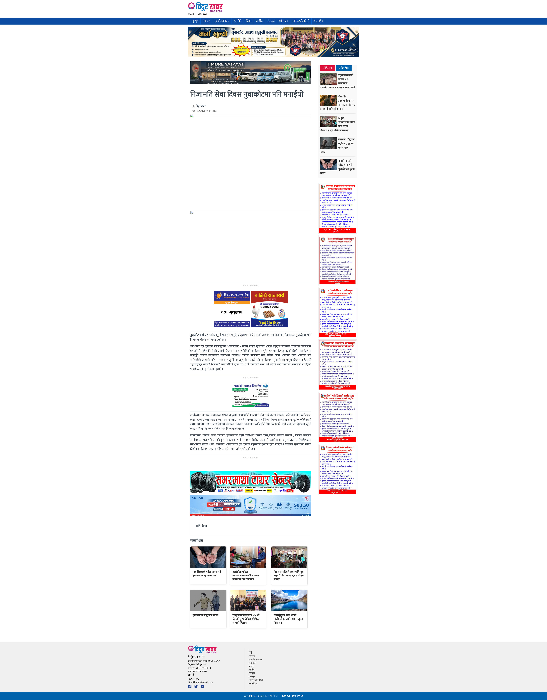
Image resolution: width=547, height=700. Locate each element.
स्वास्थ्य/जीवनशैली (300, 21)
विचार (248, 21)
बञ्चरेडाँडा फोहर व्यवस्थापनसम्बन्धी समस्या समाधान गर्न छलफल (245, 575)
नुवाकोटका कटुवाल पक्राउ (205, 615)
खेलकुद (271, 21)
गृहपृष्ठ (195, 21)
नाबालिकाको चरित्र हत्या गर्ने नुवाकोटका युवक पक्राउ (207, 573)
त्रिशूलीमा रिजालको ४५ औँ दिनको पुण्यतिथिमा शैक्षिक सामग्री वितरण (245, 619)
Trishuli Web (296, 696)
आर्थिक (259, 21)
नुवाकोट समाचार (221, 21)
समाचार (206, 21)
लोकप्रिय (344, 68)
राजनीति (237, 21)
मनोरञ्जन (283, 21)
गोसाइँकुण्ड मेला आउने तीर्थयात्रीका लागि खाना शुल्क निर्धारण (288, 619)
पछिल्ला (327, 68)
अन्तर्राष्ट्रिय (318, 21)
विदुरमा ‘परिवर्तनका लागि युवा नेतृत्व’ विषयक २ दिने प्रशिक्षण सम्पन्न (289, 575)
